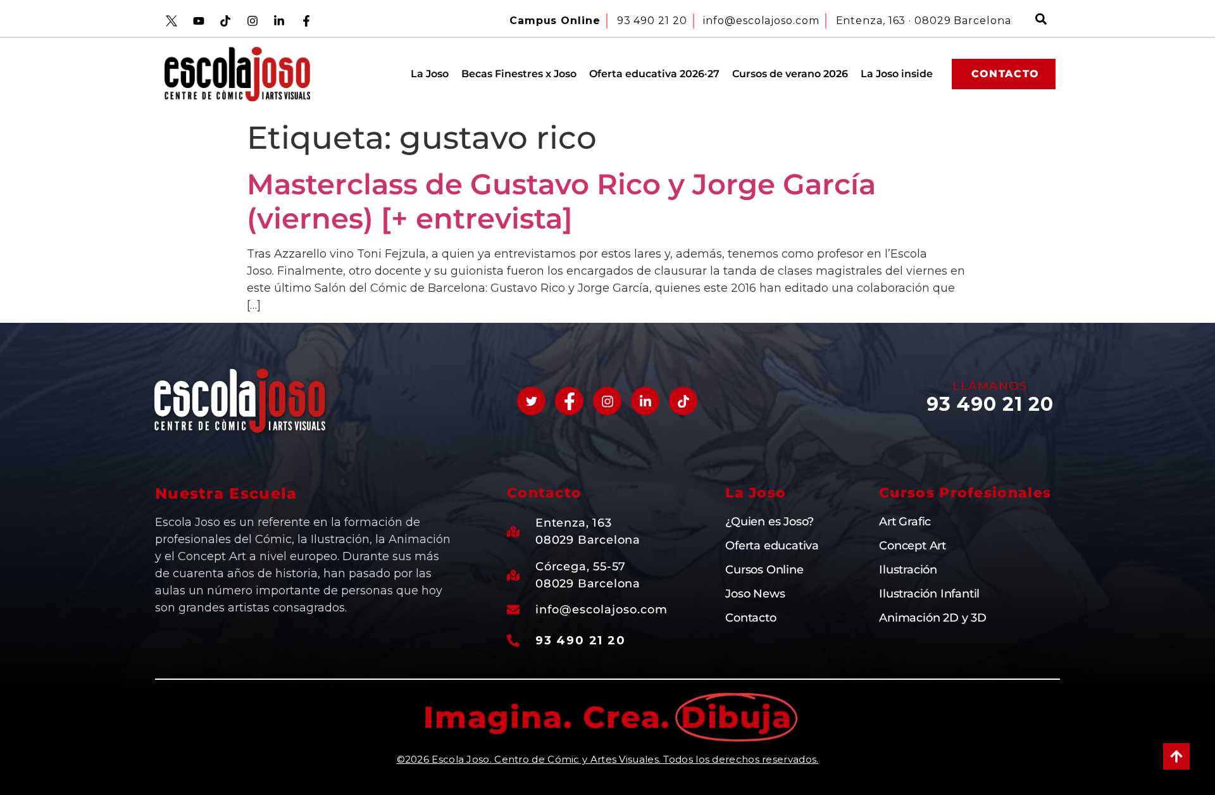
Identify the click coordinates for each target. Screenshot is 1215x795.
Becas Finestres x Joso (518, 74)
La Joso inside (897, 74)
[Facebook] (569, 401)
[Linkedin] (645, 401)
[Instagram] (607, 401)
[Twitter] (531, 401)
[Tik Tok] (683, 401)
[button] (1040, 20)
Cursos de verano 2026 (790, 74)
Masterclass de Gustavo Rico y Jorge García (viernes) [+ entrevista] (561, 200)
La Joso (430, 74)
